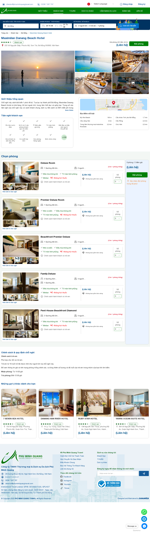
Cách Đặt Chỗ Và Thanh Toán (72, 456)
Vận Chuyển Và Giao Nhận (70, 459)
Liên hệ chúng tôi (67, 469)
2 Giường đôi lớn (50, 316)
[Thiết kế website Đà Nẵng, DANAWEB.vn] (144, 498)
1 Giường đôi (49, 283)
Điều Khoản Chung (67, 462)
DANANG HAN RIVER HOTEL (54, 418)
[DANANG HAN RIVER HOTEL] (56, 403)
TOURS (100, 459)
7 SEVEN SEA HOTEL (13, 418)
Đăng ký (141, 4)
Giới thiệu (42, 11)
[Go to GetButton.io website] (137, 530)
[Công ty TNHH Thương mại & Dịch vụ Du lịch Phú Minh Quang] (8, 10)
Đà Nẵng (24, 33)
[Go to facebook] (144, 526)
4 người (81, 279)
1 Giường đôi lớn (50, 168)
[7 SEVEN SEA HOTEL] (18, 403)
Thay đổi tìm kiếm (129, 26)
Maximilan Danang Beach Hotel (41, 33)
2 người (81, 168)
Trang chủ (4, 33)
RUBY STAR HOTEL (87, 418)
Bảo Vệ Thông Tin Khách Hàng (72, 466)
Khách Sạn (14, 33)
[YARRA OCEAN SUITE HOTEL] (131, 403)
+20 (129, 83)
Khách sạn (18, 42)
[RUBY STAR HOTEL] (93, 403)
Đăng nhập (127, 4)
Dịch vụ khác (102, 462)
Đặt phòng (138, 44)
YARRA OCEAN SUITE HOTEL (130, 418)
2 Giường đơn (49, 279)
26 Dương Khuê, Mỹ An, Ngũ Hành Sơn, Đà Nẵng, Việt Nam (28, 474)
